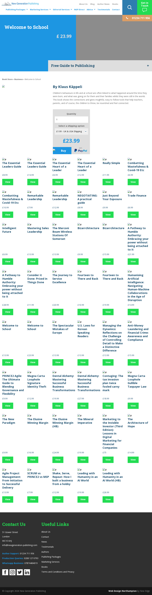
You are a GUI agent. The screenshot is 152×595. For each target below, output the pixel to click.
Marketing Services (39, 9)
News (44, 541)
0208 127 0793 (31, 558)
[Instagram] (12, 574)
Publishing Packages (15, 9)
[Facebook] (5, 574)
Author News (103, 4)
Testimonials (104, 9)
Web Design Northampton (123, 590)
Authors (45, 551)
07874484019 (31, 563)
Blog (92, 4)
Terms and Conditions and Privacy (57, 571)
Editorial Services (61, 9)
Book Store (7, 79)
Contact (116, 9)
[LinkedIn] (27, 574)
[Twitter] (20, 574)
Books (115, 4)
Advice (90, 9)
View (7, 181)
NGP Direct (79, 9)
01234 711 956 (27, 553)
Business (18, 79)
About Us (83, 4)
